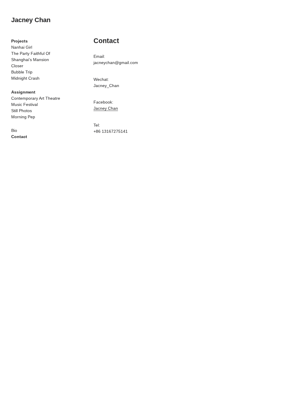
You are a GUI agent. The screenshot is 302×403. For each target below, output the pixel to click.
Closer (17, 65)
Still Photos (21, 110)
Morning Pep (23, 116)
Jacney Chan (30, 20)
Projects (19, 41)
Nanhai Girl (21, 47)
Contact (19, 136)
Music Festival (24, 104)
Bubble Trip (21, 72)
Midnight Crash (25, 78)
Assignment (23, 92)
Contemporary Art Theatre (35, 98)
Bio (14, 130)
